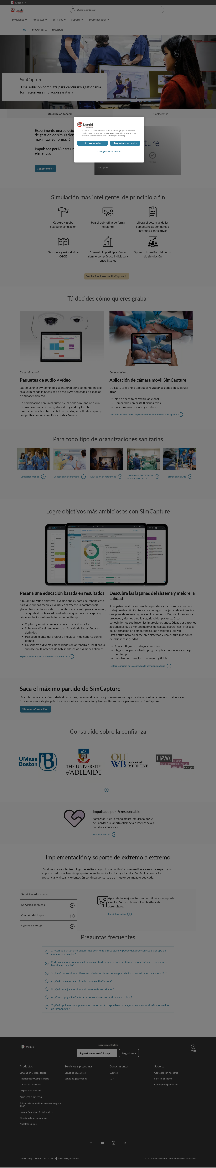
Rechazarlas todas (92, 143)
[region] (109, 139)
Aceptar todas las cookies (125, 143)
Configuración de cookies (109, 151)
